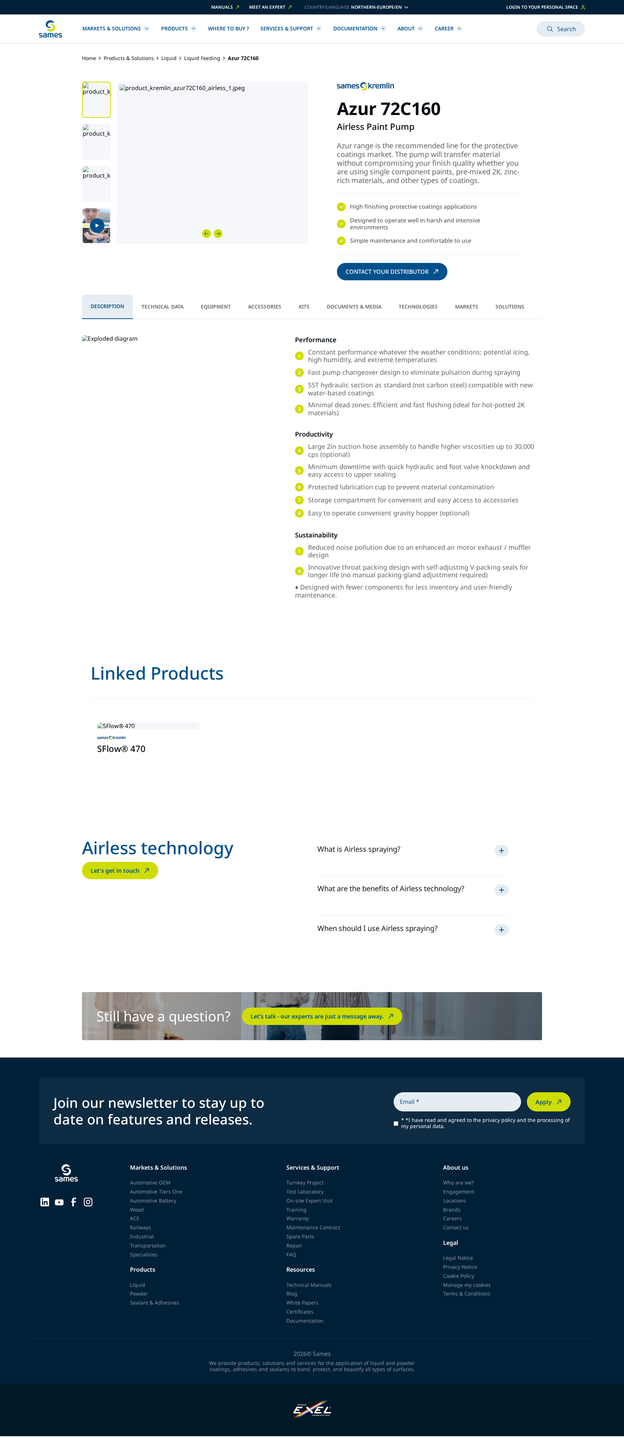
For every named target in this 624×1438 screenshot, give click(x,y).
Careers (452, 1218)
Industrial (142, 1236)
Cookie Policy (458, 1275)
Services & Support (286, 28)
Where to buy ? (228, 28)
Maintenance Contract (313, 1227)
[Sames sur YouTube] (59, 1201)
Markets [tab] (466, 306)
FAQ (291, 1254)
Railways (140, 1227)
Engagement (458, 1191)
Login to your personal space (542, 7)
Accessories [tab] (264, 306)
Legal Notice (458, 1257)
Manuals (222, 7)
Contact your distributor (387, 272)
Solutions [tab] (509, 306)
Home (89, 58)
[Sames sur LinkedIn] (45, 1201)
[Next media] (218, 233)
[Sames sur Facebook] (73, 1201)
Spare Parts (300, 1236)
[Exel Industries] (312, 1410)
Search (566, 29)
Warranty (297, 1218)
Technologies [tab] (418, 306)
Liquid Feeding (202, 58)
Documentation (355, 28)
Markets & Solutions (111, 28)
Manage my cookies (467, 1284)
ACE (134, 1218)
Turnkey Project (305, 1182)
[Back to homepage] (50, 29)
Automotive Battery (153, 1200)
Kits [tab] (304, 306)
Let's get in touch (115, 871)
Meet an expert (267, 7)
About (406, 28)
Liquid (169, 58)
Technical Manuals (309, 1284)
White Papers (302, 1302)
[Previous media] (206, 233)
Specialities (143, 1254)
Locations (454, 1200)
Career (444, 28)
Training (296, 1209)
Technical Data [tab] (162, 306)
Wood (137, 1209)
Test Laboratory (305, 1191)
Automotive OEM (150, 1182)
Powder (139, 1293)
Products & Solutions (129, 58)
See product (118, 766)
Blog (291, 1293)
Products (174, 28)
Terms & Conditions (466, 1293)
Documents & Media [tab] (354, 306)
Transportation (148, 1245)
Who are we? (458, 1182)
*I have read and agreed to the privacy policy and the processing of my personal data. (485, 1123)
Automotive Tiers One (156, 1191)
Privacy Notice (460, 1266)
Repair (294, 1245)
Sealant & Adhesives (154, 1302)
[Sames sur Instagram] (88, 1201)
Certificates (299, 1311)
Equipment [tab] (216, 306)
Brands (451, 1209)
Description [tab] (107, 306)
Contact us (456, 1227)
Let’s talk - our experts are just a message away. (317, 1016)
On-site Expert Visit (309, 1200)
